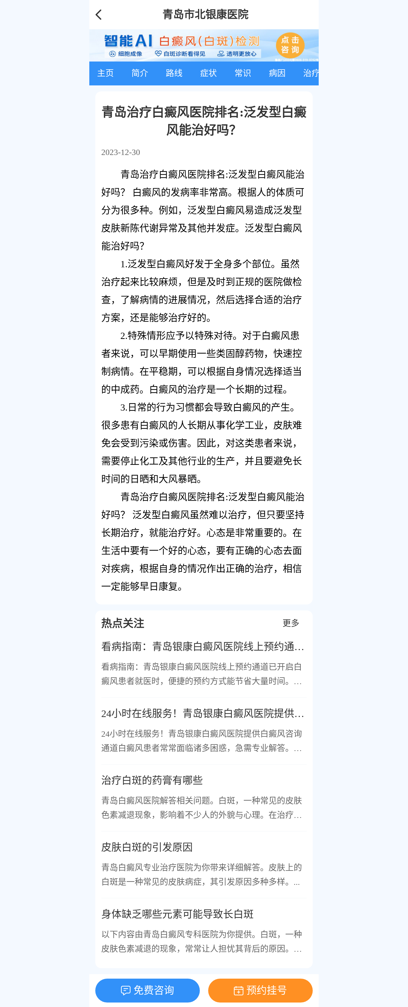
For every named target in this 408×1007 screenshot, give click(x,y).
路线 (174, 73)
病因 (277, 73)
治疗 (311, 73)
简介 (139, 73)
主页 (105, 73)
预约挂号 (266, 990)
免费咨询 (154, 990)
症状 (208, 73)
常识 (242, 73)
